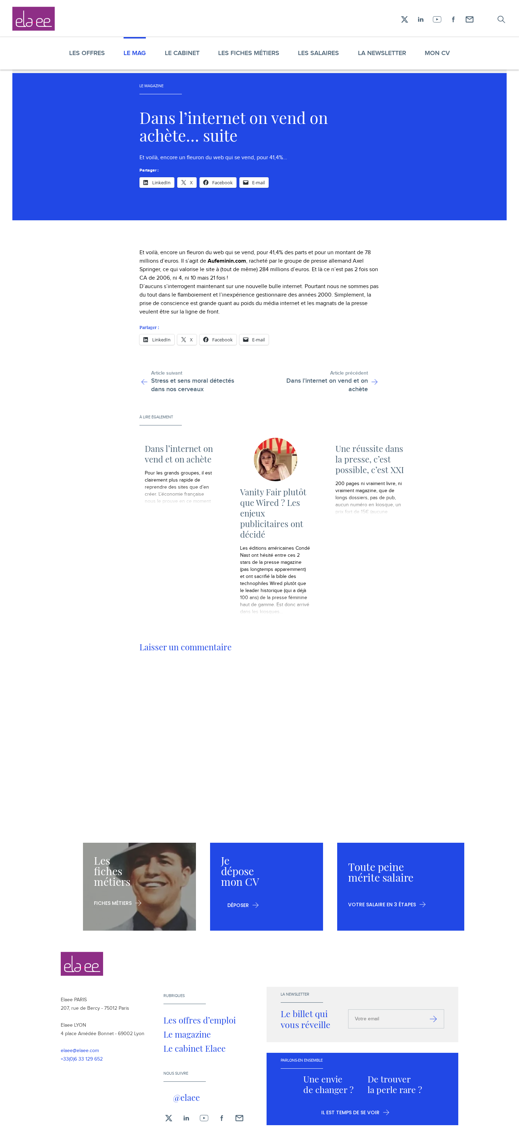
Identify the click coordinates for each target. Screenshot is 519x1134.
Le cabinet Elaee (194, 1048)
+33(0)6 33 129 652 (82, 1059)
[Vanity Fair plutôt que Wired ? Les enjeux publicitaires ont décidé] (275, 459)
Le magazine (187, 1034)
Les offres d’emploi (199, 1020)
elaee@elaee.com (80, 1051)
